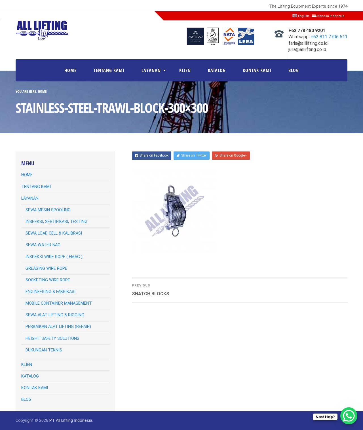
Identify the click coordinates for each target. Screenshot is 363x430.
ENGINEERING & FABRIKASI (50, 291)
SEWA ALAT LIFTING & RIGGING (55, 315)
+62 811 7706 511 (329, 36)
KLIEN (185, 70)
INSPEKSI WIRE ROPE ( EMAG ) (54, 256)
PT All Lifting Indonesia (70, 420)
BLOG (293, 70)
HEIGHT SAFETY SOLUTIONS (52, 338)
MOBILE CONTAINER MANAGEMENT (59, 303)
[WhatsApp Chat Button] (348, 415)
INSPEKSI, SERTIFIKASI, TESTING (56, 221)
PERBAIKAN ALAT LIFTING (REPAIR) (58, 326)
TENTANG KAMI (109, 70)
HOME (70, 70)
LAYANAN (151, 70)
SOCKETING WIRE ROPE (48, 280)
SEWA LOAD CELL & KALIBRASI (54, 233)
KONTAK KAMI (257, 70)
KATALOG (217, 70)
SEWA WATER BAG (43, 245)
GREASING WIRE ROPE (46, 268)
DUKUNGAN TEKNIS (44, 350)
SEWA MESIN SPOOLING (48, 210)
